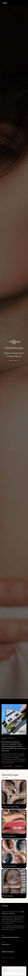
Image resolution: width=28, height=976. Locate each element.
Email (4, 974)
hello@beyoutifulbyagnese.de (8, 951)
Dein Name (5, 968)
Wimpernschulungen (9, 866)
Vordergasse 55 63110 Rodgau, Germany (10, 937)
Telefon (3, 942)
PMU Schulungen (7, 896)
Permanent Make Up (8, 836)
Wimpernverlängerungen (10, 806)
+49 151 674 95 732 (6, 944)
